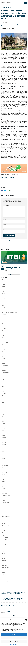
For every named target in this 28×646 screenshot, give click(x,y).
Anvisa (3, 295)
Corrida (3, 350)
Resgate (4, 522)
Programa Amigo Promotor (7, 515)
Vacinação (4, 576)
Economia (4, 383)
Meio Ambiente (5, 466)
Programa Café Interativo (7, 517)
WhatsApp (10, 190)
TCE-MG (3, 555)
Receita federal (5, 520)
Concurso (4, 341)
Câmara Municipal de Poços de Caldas (9, 313)
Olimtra (3, 487)
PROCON (4, 513)
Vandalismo (4, 578)
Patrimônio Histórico (6, 499)
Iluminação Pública (6, 434)
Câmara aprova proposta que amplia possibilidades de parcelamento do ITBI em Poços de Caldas (12, 601)
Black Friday (4, 302)
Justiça (3, 459)
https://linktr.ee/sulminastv (8, 177)
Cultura (3, 360)
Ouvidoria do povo (6, 497)
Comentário (6, 205)
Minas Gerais (5, 469)
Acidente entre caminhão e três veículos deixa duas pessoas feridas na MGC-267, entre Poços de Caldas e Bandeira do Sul (14, 595)
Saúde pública (5, 534)
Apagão (3, 297)
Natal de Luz (4, 480)
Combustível (4, 339)
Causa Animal (5, 320)
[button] (26, 620)
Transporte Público (6, 569)
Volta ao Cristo (5, 582)
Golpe (3, 422)
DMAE (3, 378)
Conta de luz (4, 346)
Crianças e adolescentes (7, 355)
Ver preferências (14, 641)
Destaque (5, 24)
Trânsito (4, 564)
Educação (4, 385)
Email (7, 190)
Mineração (4, 471)
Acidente (4, 285)
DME (3, 380)
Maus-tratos (4, 464)
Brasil (3, 306)
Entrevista (4, 397)
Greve (3, 425)
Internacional (4, 450)
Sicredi (3, 543)
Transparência (5, 566)
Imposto (3, 436)
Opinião (3, 490)
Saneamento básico (6, 527)
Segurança (4, 536)
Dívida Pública (5, 376)
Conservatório (5, 343)
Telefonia (4, 559)
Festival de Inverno (6, 411)
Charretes (4, 325)
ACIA (3, 283)
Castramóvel (4, 318)
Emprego (4, 392)
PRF (3, 510)
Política (24, 24)
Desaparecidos (5, 367)
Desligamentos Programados (8, 369)
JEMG (3, 457)
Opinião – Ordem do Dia (7, 492)
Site (4, 229)
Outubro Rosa (5, 494)
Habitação (4, 427)
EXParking (4, 404)
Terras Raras (4, 562)
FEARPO (3, 406)
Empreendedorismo (6, 390)
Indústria (4, 443)
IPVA (3, 455)
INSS (3, 448)
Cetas (3, 322)
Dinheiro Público (5, 374)
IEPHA (3, 432)
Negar (14, 637)
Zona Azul (4, 585)
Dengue (3, 362)
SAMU (3, 524)
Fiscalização (4, 413)
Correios (4, 348)
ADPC (3, 290)
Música (3, 478)
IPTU (3, 452)
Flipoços (3, 415)
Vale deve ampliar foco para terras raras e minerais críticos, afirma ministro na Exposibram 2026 (13, 613)
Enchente (4, 394)
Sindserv (4, 545)
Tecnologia (4, 557)
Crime (3, 357)
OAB (3, 485)
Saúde (3, 531)
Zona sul (4, 587)
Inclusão (4, 441)
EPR (3, 399)
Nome (5, 219)
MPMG (3, 476)
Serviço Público (5, 541)
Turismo (2, 25)
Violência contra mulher (7, 580)
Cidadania (4, 327)
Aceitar (14, 634)
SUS (3, 552)
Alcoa (3, 292)
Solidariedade (5, 548)
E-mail (5, 224)
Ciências (4, 329)
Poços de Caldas (19, 24)
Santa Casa (4, 529)
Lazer (3, 462)
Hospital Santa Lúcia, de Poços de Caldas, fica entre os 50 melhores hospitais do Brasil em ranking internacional (15, 269)
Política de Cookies (13, 644)
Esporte (3, 401)
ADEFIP (3, 288)
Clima (3, 334)
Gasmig (3, 418)
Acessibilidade (5, 281)
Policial (3, 506)
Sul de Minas (4, 550)
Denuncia (4, 364)
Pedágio (4, 501)
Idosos (3, 429)
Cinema (3, 332)
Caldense (4, 311)
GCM (3, 420)
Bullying (3, 309)
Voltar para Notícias (7, 7)
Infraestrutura (9, 24)
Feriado (3, 408)
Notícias (14, 24)
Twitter (5, 190)
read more (7, 273)
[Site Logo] (6, 2)
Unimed (3, 573)
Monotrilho (4, 473)
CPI (3, 353)
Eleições (4, 387)
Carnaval (4, 315)
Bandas (3, 299)
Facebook (2, 190)
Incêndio (4, 439)
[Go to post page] (14, 258)
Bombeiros (4, 304)
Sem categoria (5, 538)
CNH (3, 336)
